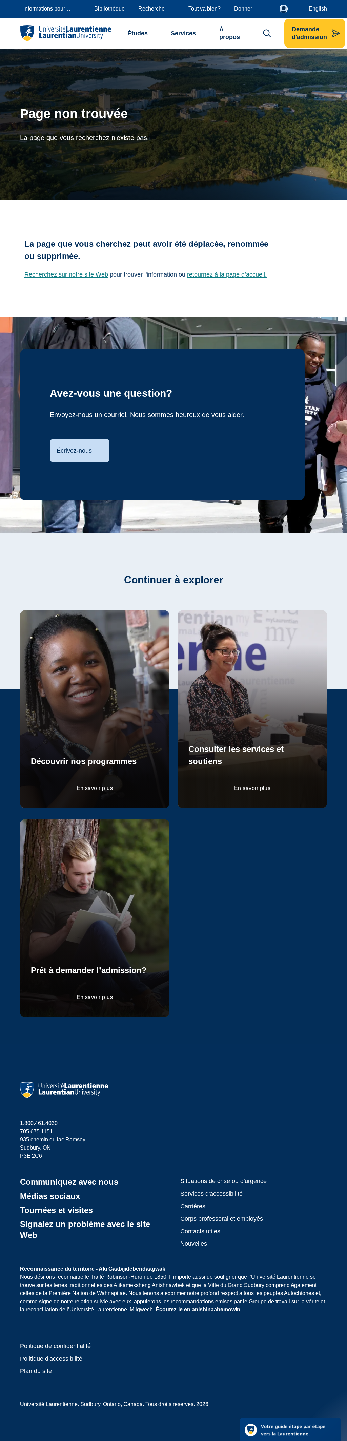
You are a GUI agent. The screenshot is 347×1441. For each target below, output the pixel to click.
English (318, 9)
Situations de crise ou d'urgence (223, 1181)
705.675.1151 (36, 1131)
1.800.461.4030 (39, 1123)
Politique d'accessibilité (51, 1358)
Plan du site (36, 1371)
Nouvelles (193, 1243)
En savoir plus (95, 788)
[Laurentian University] (65, 33)
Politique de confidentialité (55, 1346)
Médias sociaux (50, 1196)
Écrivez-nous (74, 450)
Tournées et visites (56, 1210)
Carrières (192, 1206)
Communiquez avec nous (69, 1182)
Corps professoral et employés (221, 1218)
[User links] (289, 9)
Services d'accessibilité (211, 1193)
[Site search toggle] (267, 33)
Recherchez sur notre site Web (66, 274)
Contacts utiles (200, 1231)
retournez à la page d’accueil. (227, 274)
